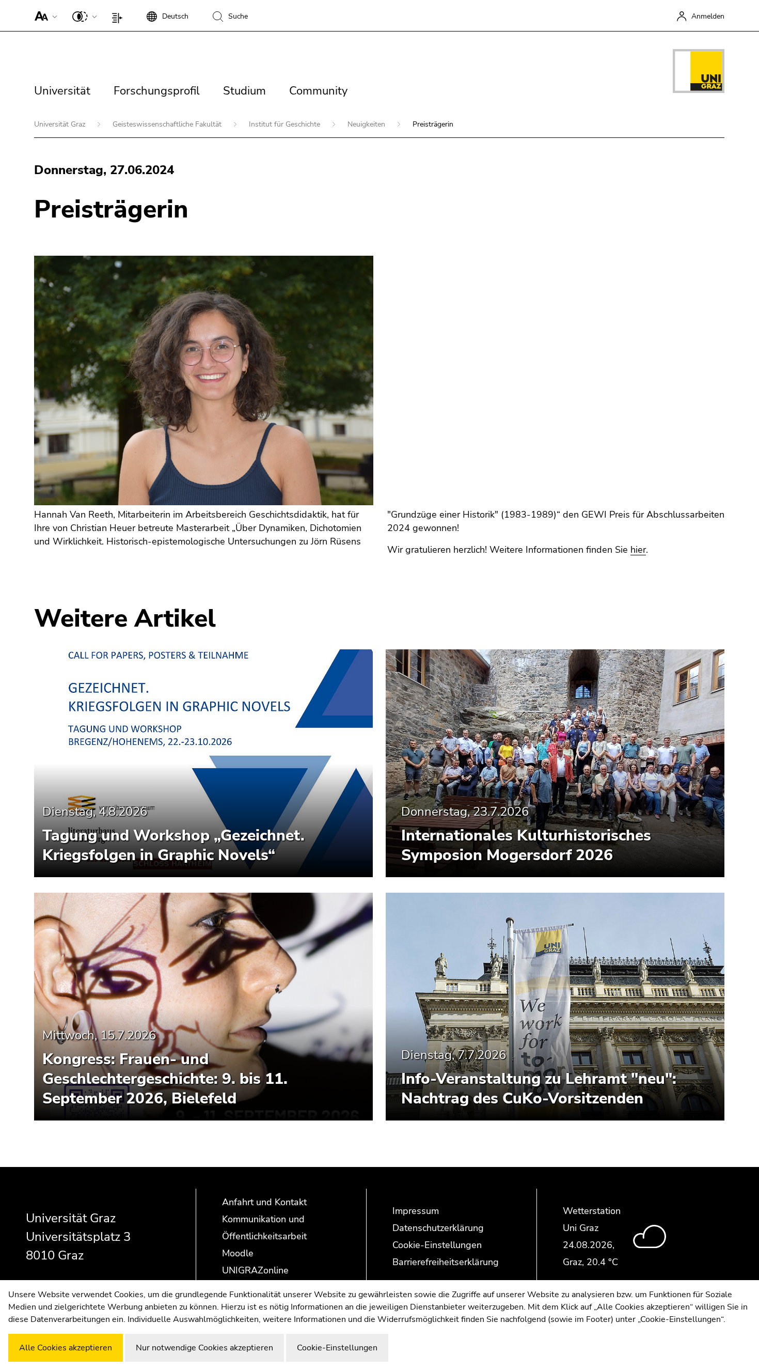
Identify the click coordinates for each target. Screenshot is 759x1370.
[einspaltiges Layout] (119, 15)
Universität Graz (60, 124)
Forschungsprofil (157, 91)
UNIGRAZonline (255, 1270)
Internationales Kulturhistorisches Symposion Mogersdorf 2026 (526, 845)
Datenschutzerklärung (438, 1228)
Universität (62, 91)
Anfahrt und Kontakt (264, 1202)
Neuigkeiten (367, 124)
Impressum (415, 1211)
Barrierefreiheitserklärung (445, 1262)
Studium (244, 91)
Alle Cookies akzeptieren (65, 1347)
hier (638, 549)
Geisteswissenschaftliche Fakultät (168, 124)
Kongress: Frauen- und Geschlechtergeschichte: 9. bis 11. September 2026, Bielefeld (165, 1079)
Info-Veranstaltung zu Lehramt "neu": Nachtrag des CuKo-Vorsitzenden (538, 1088)
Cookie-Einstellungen (437, 1245)
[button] (43, 15)
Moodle (238, 1253)
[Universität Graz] (698, 73)
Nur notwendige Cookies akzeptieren (204, 1347)
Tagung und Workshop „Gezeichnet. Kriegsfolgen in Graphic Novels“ (173, 845)
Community (318, 91)
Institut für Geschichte (285, 124)
